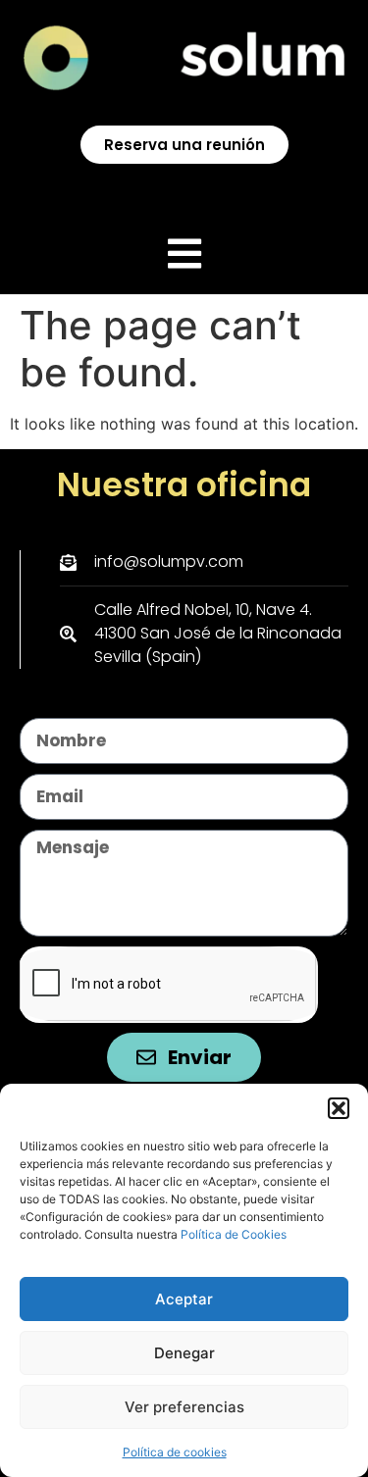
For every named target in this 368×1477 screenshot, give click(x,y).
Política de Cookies (232, 1234)
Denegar (184, 1353)
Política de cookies (175, 1452)
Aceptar (184, 1299)
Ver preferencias (184, 1407)
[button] (338, 1108)
